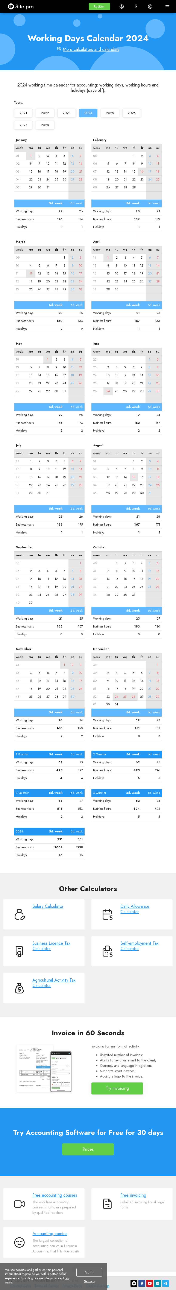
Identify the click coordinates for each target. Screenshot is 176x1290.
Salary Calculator (47, 906)
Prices (88, 1149)
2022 (45, 113)
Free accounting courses (54, 1195)
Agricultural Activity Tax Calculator (53, 983)
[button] (99, 6)
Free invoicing (133, 1195)
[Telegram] (165, 1283)
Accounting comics (49, 1233)
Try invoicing (117, 1088)
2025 (110, 113)
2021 (23, 113)
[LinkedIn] (157, 1283)
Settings (89, 1281)
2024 (88, 113)
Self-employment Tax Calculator (139, 946)
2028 (45, 125)
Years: (18, 102)
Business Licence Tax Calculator (51, 946)
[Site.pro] (133, 1283)
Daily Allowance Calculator (134, 909)
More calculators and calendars (91, 49)
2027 (23, 125)
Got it (89, 1272)
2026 (132, 113)
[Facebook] (141, 1283)
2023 (67, 113)
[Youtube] (149, 1283)
